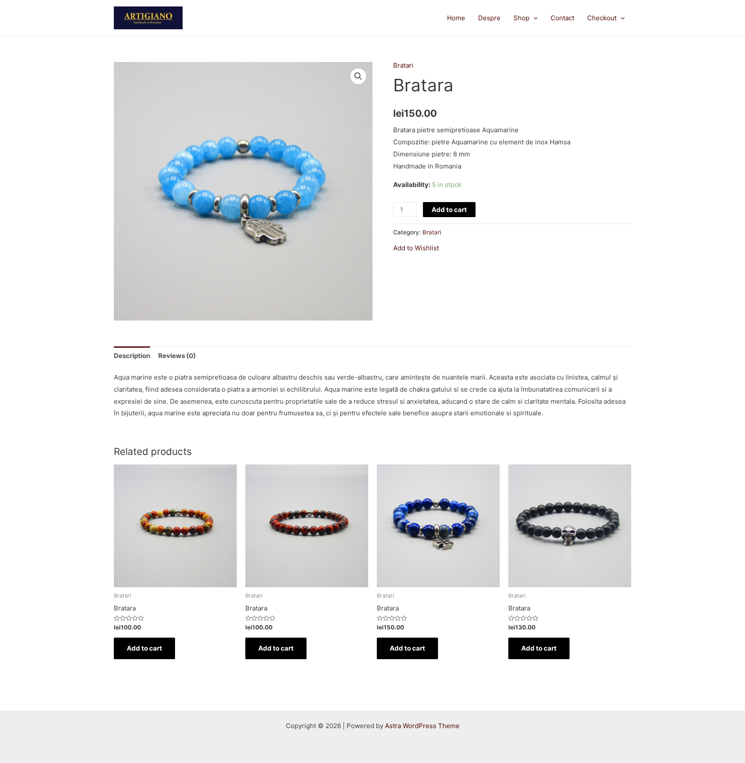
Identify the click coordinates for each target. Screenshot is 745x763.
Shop (521, 18)
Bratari (403, 65)
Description (132, 356)
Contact (562, 18)
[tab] (132, 355)
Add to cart (449, 210)
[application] (533, 18)
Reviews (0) (177, 356)
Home (456, 18)
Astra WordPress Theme (422, 726)
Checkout (602, 18)
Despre (489, 18)
